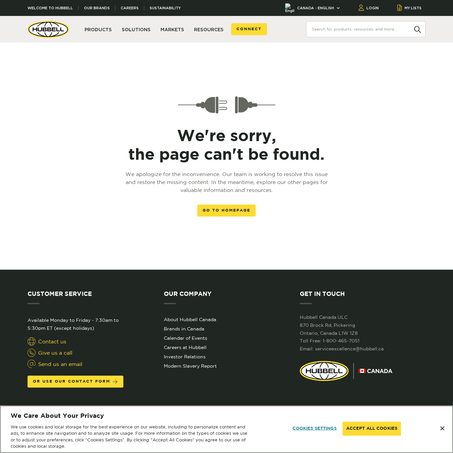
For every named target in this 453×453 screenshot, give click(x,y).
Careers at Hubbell (185, 347)
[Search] (417, 29)
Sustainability (165, 8)
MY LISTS (413, 8)
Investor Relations (185, 356)
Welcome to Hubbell (50, 8)
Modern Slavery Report (190, 366)
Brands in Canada (184, 328)
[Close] (442, 428)
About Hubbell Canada (190, 319)
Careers (130, 8)
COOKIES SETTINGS (314, 428)
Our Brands (97, 8)
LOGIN (372, 8)
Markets (172, 29)
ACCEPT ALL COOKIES (371, 428)
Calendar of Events (185, 338)
